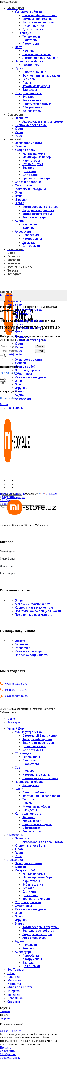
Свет (18, 47)
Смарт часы (23, 185)
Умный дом (7, 551)
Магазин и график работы (33, 604)
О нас (19, 600)
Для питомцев (32, 29)
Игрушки (21, 199)
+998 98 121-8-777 (16, 683)
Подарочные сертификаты (34, 614)
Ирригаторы (31, 160)
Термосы (29, 79)
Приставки (30, 40)
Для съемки (31, 245)
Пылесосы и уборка (29, 61)
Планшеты (22, 118)
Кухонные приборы (36, 86)
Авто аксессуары (34, 217)
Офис (19, 196)
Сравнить (14, 1001)
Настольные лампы (36, 54)
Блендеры (29, 89)
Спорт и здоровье (28, 182)
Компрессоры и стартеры (40, 206)
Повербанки (31, 235)
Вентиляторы (32, 111)
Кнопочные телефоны (31, 125)
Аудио (19, 221)
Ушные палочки (33, 153)
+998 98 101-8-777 (16, 689)
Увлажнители (31, 100)
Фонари (20, 146)
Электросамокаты (28, 143)
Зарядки (28, 242)
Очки (18, 192)
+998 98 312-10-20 (16, 696)
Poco (18, 136)
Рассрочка (22, 648)
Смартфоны (7, 558)
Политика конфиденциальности (38, 611)
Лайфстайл (7, 566)
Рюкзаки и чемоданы (30, 189)
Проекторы (30, 43)
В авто (19, 203)
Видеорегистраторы (37, 214)
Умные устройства (28, 11)
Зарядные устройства (38, 210)
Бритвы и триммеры (36, 178)
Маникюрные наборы (37, 157)
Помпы (27, 82)
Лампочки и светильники (40, 58)
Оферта (20, 641)
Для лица (29, 171)
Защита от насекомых (38, 22)
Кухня (19, 68)
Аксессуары (23, 231)
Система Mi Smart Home (39, 15)
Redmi (19, 132)
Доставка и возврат (29, 651)
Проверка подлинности (31, 655)
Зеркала (28, 167)
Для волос (30, 175)
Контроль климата (28, 93)
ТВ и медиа (23, 33)
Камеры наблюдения (37, 19)
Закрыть (5, 1011)
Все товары (7, 573)
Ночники (28, 50)
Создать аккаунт (10, 1030)
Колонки (28, 228)
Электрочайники (34, 72)
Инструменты (32, 238)
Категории (7, 295)
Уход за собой (25, 150)
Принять (5, 1047)
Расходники (30, 65)
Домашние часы (34, 26)
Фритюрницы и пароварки (41, 75)
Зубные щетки (32, 164)
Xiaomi (19, 128)
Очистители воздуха (37, 104)
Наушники (29, 224)
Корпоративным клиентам (34, 607)
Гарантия (21, 644)
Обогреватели (32, 107)
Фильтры (28, 97)
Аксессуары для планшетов (42, 121)
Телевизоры (31, 36)
